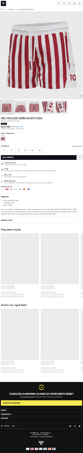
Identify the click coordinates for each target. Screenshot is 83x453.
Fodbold (11, 9)
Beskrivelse (5, 197)
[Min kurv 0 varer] (74, 3)
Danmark (7, 426)
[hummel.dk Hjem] (3, 3)
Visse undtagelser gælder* (27, 396)
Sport (2, 9)
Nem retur (8, 175)
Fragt (6, 169)
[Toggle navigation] (58, 3)
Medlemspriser (10, 181)
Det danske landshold (25, 9)
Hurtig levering (9, 163)
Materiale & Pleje (6, 220)
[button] (64, 3)
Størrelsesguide (77, 146)
